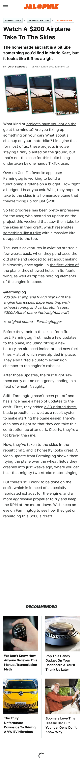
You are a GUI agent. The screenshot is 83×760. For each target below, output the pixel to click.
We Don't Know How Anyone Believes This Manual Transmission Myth (20, 662)
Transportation (39, 20)
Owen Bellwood (17, 66)
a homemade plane (53, 195)
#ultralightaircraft (53, 312)
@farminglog (14, 292)
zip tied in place (61, 354)
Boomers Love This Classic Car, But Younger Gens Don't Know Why (61, 725)
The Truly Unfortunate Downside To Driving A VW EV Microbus (20, 725)
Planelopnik (65, 20)
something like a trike (22, 233)
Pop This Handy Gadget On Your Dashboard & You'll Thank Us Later (60, 662)
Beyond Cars (13, 20)
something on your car (23, 135)
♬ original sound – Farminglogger (32, 321)
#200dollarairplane (19, 312)
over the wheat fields (50, 461)
